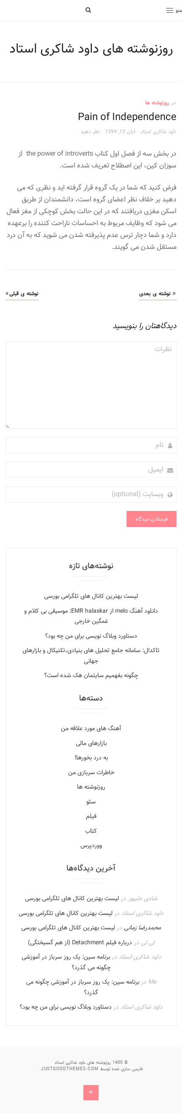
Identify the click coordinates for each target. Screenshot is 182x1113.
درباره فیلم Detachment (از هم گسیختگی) (80, 942)
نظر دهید (90, 131)
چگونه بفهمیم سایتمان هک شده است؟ (91, 675)
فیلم (91, 816)
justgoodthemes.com (70, 1069)
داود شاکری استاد (158, 131)
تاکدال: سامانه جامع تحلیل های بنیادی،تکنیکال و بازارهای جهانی (91, 655)
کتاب (91, 831)
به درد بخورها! (91, 758)
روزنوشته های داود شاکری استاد (91, 48)
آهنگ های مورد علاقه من (91, 728)
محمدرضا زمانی (142, 928)
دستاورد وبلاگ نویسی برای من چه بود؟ (91, 636)
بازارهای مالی (91, 743)
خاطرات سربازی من (91, 772)
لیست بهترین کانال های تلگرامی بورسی (91, 596)
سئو (91, 802)
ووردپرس (91, 845)
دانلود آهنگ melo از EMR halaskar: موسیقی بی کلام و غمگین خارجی (91, 616)
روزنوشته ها (157, 102)
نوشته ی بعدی (155, 293)
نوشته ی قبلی (24, 293)
